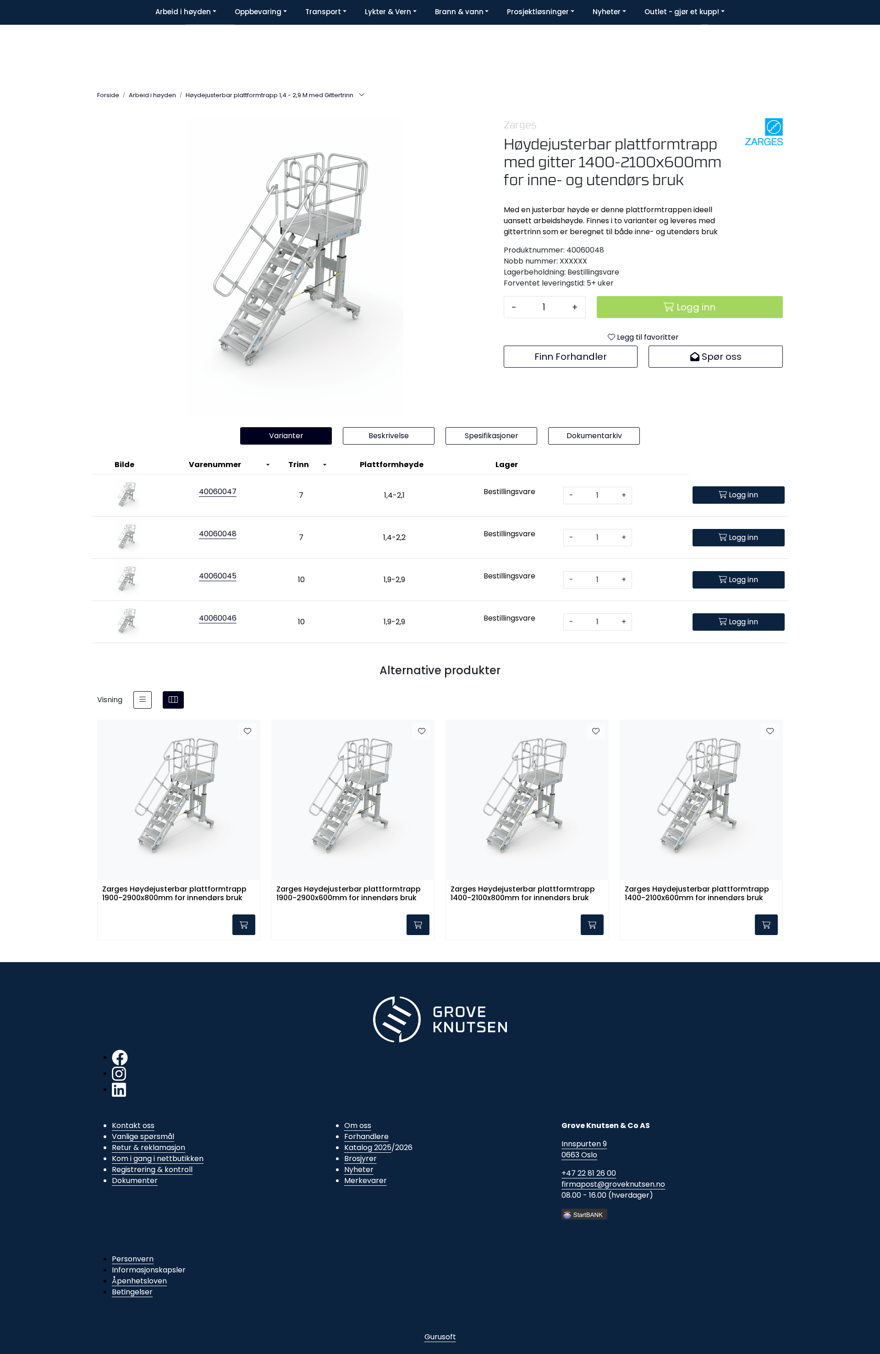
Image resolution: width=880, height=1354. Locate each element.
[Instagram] (119, 1073)
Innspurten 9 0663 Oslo (584, 1149)
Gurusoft (440, 1337)
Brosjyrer (360, 1158)
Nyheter (359, 1169)
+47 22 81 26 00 (588, 1173)
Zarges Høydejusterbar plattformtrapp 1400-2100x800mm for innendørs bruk (523, 894)
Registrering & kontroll (152, 1169)
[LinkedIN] (119, 1089)
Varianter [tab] (286, 435)
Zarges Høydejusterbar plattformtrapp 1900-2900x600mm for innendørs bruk (348, 894)
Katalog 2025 (367, 1147)
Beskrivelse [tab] (388, 435)
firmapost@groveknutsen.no (613, 1184)
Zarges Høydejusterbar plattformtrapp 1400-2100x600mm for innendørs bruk (697, 894)
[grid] (173, 700)
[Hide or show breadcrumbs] (361, 95)
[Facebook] (120, 1057)
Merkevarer (365, 1180)
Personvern (133, 1259)
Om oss (357, 1125)
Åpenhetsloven (139, 1281)
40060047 (217, 491)
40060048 (217, 533)
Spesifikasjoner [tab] (491, 435)
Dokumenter (135, 1180)
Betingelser (132, 1292)
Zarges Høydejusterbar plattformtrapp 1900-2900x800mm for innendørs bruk (174, 894)
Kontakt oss (133, 1125)
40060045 (217, 576)
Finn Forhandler (570, 356)
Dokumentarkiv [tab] (594, 435)
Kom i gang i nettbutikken (158, 1158)
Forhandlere (366, 1136)
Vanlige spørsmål (143, 1136)
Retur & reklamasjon (148, 1147)
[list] (142, 700)
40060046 (217, 618)
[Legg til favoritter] (247, 731)
